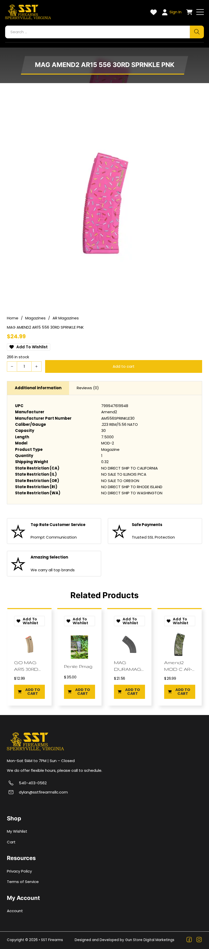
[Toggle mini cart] (189, 12)
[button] (29, 692)
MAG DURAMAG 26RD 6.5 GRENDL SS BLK (127, 666)
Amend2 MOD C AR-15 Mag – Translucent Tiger (178, 666)
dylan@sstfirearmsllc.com (43, 792)
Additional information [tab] (38, 387)
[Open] (200, 12)
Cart (11, 842)
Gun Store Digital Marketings (149, 939)
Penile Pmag (78, 666)
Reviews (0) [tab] (88, 387)
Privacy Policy (19, 871)
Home (12, 318)
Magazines (35, 318)
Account (15, 910)
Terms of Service (23, 881)
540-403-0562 (33, 783)
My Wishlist (17, 831)
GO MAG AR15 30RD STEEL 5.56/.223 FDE (28, 666)
